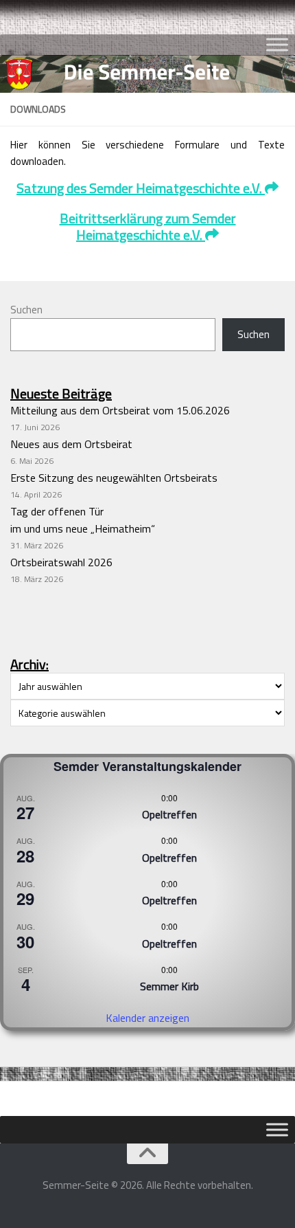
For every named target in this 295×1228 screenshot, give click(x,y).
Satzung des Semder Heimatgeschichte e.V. (140, 188)
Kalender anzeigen (147, 1017)
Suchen (26, 309)
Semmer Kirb (169, 986)
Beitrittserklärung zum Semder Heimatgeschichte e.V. (148, 226)
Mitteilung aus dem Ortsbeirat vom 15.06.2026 (120, 410)
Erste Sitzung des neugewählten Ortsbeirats (113, 477)
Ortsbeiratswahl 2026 (61, 562)
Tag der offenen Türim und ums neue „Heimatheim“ (82, 520)
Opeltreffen (169, 814)
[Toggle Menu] (277, 44)
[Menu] (278, 17)
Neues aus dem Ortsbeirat (71, 444)
